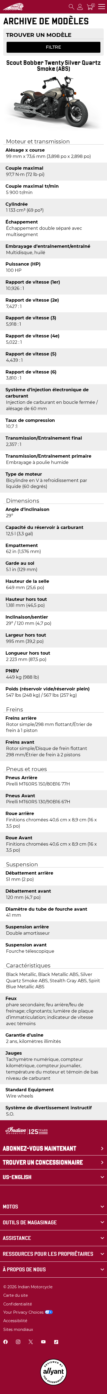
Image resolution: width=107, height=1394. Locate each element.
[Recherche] (71, 6)
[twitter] (31, 1342)
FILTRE (53, 47)
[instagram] (18, 1342)
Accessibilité (15, 1320)
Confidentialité (17, 1304)
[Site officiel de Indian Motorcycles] (13, 7)
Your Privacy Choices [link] (23, 1312)
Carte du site (15, 1295)
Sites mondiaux (18, 1329)
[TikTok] (56, 1342)
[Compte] (80, 6)
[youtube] (43, 1342)
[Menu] (101, 6)
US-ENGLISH (17, 1177)
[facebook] (5, 1342)
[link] (53, 1206)
